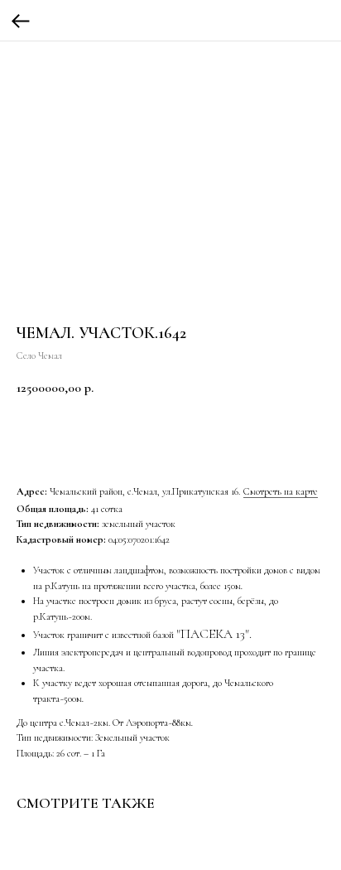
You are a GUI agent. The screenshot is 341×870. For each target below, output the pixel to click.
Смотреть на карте (280, 491)
